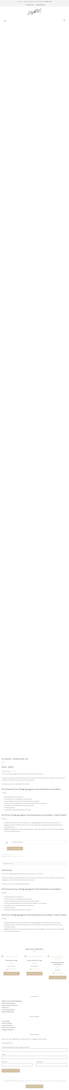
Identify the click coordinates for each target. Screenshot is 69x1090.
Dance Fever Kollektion (8, 1027)
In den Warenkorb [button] (11, 973)
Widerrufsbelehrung (7, 1012)
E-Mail (4, 1054)
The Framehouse (39, 1081)
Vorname (4, 1062)
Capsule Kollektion (7, 1025)
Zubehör (15, 856)
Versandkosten (14, 771)
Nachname (39, 1062)
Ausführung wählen (58, 977)
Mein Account (30, 5)
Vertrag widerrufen (34, 1086)
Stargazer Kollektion (8, 1030)
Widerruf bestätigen (11, 1070)
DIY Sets (20, 856)
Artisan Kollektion (7, 1023)
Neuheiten (10, 856)
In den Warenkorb (15, 848)
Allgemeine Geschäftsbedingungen (12, 1001)
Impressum (5, 1007)
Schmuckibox (6, 1021)
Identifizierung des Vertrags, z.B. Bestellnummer (16, 1047)
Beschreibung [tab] (8, 863)
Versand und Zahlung (8, 1009)
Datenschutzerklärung (8, 1003)
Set (7, 843)
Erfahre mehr (48, 1)
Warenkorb (40, 5)
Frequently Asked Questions (10, 1005)
